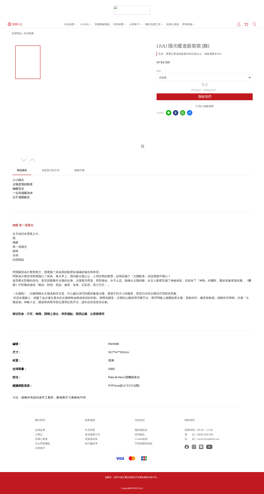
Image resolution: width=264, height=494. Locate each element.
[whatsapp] (182, 112)
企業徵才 (40, 447)
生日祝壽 (29, 33)
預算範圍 (118, 24)
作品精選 (69, 24)
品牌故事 (40, 429)
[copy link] (189, 112)
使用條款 (140, 434)
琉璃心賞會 (172, 24)
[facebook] (175, 112)
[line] (168, 112)
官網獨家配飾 (102, 24)
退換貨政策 (91, 438)
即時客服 (187, 24)
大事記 (39, 434)
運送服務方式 (92, 434)
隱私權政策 (141, 429)
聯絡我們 (204, 96)
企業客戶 (134, 24)
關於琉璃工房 (152, 24)
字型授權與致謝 (143, 443)
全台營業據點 (42, 443)
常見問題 (90, 429)
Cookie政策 (141, 438)
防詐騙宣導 (91, 443)
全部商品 (17, 33)
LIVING (84, 24)
